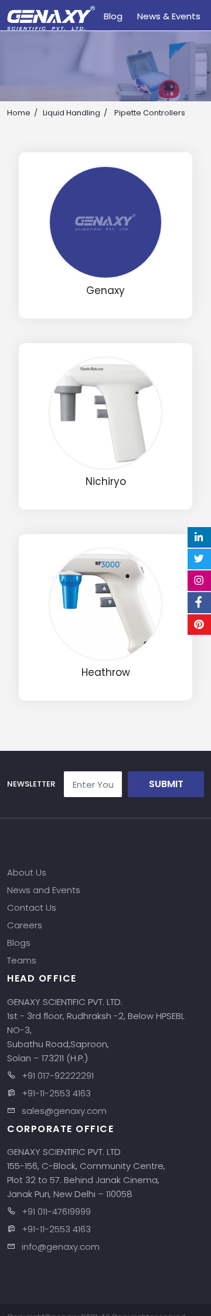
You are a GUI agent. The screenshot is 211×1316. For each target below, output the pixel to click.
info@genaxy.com (61, 1246)
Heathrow (105, 672)
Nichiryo (106, 481)
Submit (166, 784)
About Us (26, 872)
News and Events (43, 890)
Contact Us (31, 907)
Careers (24, 925)
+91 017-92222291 (58, 1075)
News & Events (168, 16)
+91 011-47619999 (56, 1211)
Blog (113, 16)
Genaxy (105, 290)
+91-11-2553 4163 (56, 1093)
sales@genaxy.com (64, 1111)
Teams (21, 960)
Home (18, 112)
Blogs (18, 942)
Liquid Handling (71, 112)
